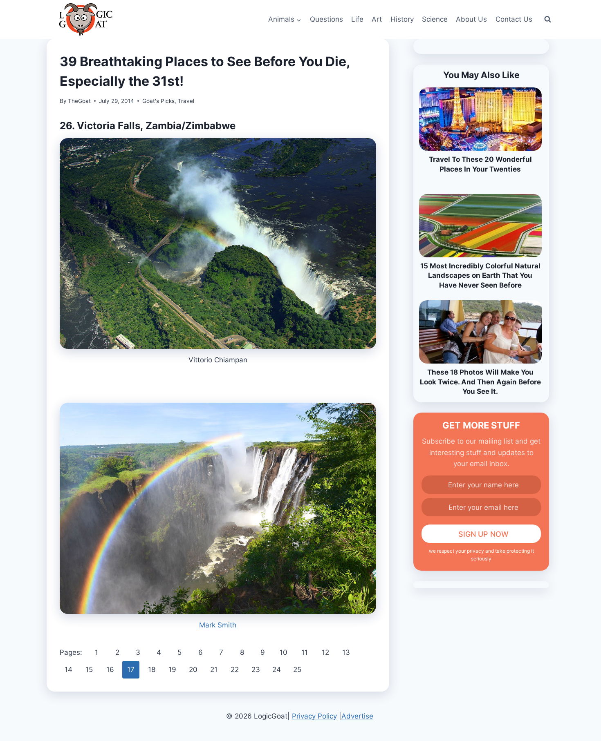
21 (214, 669)
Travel (186, 101)
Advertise (357, 716)
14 (68, 669)
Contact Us (514, 19)
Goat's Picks (158, 101)
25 (297, 669)
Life (357, 19)
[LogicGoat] (85, 19)
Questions (326, 19)
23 (255, 669)
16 (110, 669)
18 (151, 669)
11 (304, 652)
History (402, 19)
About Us (471, 19)
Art (377, 19)
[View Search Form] (547, 20)
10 (283, 652)
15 (89, 669)
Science (435, 19)
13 (346, 652)
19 (172, 669)
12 (325, 652)
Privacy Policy (314, 716)
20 (193, 669)
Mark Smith (217, 625)
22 (235, 669)
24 (276, 669)
